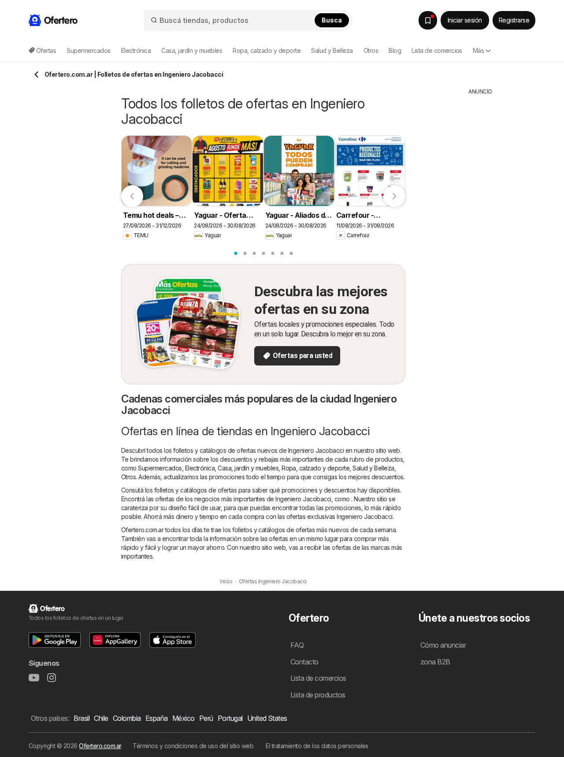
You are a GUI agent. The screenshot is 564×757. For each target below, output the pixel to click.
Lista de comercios (437, 50)
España (156, 718)
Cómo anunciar (443, 645)
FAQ (297, 645)
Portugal (230, 718)
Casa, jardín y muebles (248, 468)
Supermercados (160, 468)
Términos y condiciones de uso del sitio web (193, 746)
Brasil (81, 718)
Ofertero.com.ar (100, 746)
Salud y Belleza (373, 468)
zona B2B (435, 661)
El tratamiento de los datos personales (317, 746)
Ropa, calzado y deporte (315, 468)
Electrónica (200, 468)
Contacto (304, 661)
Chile (101, 718)
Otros (128, 477)
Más (478, 50)
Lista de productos (317, 694)
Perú (206, 718)
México (183, 718)
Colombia (127, 718)
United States (267, 718)
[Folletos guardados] (428, 20)
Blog (395, 50)
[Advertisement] (480, 228)
